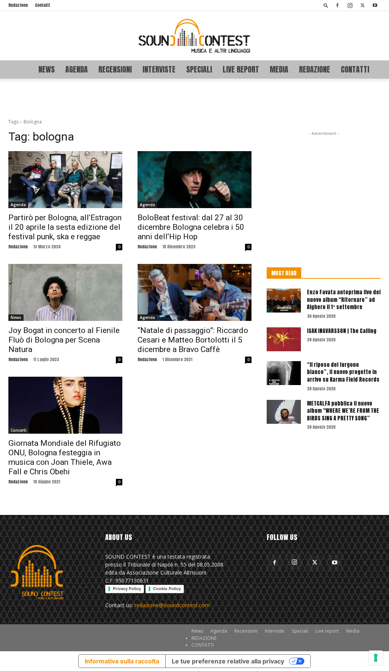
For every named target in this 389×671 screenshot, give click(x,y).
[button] (326, 5)
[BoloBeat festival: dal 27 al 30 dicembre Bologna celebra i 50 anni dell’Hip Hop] (194, 179)
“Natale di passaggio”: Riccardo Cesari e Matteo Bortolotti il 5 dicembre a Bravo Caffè (193, 340)
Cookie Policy (167, 588)
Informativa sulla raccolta (122, 661)
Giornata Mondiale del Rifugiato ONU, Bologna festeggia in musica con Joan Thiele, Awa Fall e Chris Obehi (64, 457)
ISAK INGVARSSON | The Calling (341, 331)
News (46, 69)
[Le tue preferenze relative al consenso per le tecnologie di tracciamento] (375, 657)
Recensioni (115, 69)
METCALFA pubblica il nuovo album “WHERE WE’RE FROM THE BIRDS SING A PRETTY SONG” (343, 410)
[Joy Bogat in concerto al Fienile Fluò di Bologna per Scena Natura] (65, 292)
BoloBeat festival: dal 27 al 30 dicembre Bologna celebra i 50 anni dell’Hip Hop (191, 227)
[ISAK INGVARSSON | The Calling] (284, 339)
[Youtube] (375, 5)
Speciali (199, 69)
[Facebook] (337, 5)
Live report (241, 69)
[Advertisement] (194, 99)
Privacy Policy (127, 588)
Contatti (42, 5)
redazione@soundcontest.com (172, 605)
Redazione (18, 5)
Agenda (76, 69)
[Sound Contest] (194, 36)
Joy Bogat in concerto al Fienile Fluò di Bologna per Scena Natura (64, 340)
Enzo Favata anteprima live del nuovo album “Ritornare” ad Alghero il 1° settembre (344, 299)
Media (279, 69)
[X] (362, 5)
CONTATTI (355, 69)
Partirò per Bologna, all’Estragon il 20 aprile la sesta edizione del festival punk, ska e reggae (65, 227)
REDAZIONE (314, 69)
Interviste (159, 69)
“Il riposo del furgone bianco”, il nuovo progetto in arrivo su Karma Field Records (343, 372)
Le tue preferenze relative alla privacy (228, 661)
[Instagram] (350, 5)
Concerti (19, 430)
